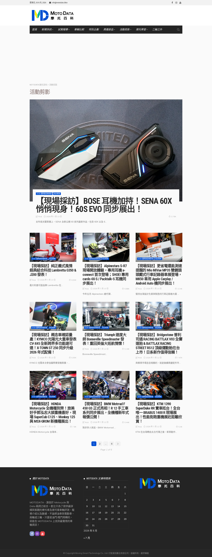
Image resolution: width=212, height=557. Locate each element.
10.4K (179, 289)
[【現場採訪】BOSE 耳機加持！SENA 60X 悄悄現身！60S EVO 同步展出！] (106, 150)
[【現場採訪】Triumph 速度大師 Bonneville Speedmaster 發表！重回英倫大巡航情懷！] (106, 316)
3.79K (173, 216)
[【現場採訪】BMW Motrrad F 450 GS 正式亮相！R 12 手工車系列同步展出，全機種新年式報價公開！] (106, 385)
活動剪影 (125, 29)
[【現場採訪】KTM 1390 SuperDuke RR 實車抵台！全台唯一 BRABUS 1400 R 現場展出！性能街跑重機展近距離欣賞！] (159, 385)
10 (93, 506)
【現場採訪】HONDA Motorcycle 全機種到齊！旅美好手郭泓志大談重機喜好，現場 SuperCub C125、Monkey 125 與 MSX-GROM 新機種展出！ (53, 413)
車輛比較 (79, 29)
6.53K (73, 280)
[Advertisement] (106, 57)
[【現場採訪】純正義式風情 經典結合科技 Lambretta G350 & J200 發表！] (53, 247)
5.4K (180, 427)
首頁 (34, 29)
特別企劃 (94, 29)
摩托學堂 (141, 29)
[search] (178, 30)
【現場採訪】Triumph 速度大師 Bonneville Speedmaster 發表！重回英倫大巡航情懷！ (104, 339)
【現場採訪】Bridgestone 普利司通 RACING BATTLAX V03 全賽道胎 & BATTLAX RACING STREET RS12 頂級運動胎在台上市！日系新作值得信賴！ (159, 343)
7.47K (179, 357)
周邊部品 (108, 29)
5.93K (73, 357)
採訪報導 (57, 194)
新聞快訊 (47, 29)
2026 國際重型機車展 (44, 194)
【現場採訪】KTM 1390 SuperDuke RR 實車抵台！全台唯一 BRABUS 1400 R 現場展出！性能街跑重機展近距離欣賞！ (159, 413)
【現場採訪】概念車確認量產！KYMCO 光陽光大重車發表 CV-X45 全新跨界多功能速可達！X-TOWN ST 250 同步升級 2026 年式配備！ (53, 343)
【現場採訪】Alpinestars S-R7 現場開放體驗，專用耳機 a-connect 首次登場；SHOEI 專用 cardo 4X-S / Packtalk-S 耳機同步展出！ (105, 275)
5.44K (126, 422)
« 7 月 (87, 537)
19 (106, 512)
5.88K (126, 289)
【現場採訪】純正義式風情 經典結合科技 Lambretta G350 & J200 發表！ (53, 270)
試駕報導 (63, 29)
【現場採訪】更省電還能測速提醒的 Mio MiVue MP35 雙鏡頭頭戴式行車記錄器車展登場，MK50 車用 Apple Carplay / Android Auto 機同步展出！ (159, 275)
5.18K (126, 349)
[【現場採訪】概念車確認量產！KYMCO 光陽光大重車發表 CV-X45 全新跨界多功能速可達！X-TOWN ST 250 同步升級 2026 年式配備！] (53, 316)
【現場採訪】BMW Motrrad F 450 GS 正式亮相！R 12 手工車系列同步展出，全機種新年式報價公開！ (106, 410)
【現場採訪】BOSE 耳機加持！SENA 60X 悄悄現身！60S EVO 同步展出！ (104, 205)
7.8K (74, 427)
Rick (40, 216)
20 (112, 512)
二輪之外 (157, 29)
